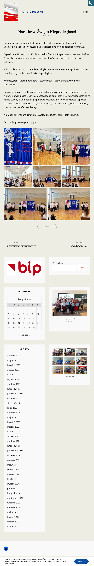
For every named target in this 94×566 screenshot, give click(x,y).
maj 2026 (11, 360)
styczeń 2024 (13, 483)
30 (33, 327)
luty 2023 (11, 526)
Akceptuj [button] (81, 561)
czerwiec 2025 (13, 412)
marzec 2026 (13, 370)
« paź (21, 335)
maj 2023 (11, 512)
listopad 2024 (13, 445)
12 (14, 318)
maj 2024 (11, 464)
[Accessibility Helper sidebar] (91, 3)
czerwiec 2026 (13, 355)
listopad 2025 (13, 389)
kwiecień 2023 (13, 517)
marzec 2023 (13, 521)
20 (19, 323)
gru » (27, 335)
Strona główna (58, 263)
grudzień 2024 (13, 441)
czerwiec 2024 (13, 460)
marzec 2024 (13, 474)
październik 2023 (15, 498)
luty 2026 (11, 374)
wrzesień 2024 (13, 455)
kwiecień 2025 (13, 422)
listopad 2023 (13, 493)
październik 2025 (15, 393)
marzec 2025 (13, 427)
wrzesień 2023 (13, 502)
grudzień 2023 (13, 488)
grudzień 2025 (13, 384)
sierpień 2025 (13, 403)
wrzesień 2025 (13, 398)
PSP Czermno (32, 12)
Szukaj (82, 268)
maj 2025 (11, 417)
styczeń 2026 (13, 379)
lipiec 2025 (12, 408)
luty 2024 (11, 479)
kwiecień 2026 (13, 365)
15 (28, 318)
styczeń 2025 (13, 436)
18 (9, 323)
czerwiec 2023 (13, 507)
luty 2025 (11, 431)
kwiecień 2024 (13, 469)
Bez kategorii (48, 227)
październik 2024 (15, 450)
